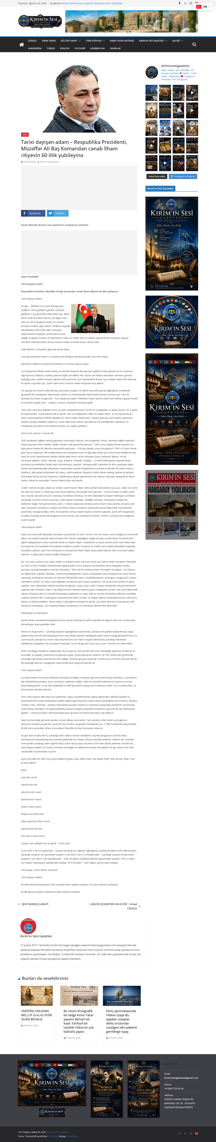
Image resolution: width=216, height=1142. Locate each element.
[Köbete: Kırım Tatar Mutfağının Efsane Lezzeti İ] (179, 145)
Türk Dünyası (94, 40)
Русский (80, 48)
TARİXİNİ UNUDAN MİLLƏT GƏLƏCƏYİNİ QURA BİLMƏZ (36, 1015)
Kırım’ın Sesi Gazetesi (151, 40)
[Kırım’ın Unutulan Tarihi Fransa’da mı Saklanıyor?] (165, 145)
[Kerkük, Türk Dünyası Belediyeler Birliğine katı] (192, 128)
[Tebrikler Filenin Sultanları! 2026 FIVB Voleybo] (179, 163)
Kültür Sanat (69, 40)
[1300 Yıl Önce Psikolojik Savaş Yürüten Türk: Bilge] (151, 145)
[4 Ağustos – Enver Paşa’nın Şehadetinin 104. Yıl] (192, 110)
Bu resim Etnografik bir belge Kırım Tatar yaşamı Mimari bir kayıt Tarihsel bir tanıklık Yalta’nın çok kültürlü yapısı (79, 1021)
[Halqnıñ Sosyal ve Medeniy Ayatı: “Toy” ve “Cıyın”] (165, 93)
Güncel (32, 40)
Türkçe (51, 48)
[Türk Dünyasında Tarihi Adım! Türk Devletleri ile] (165, 128)
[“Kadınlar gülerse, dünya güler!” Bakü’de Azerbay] (179, 93)
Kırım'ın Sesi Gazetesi (49, 161)
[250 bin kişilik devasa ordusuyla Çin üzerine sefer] (192, 163)
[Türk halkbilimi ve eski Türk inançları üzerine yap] (151, 110)
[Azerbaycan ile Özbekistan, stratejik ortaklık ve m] (151, 93)
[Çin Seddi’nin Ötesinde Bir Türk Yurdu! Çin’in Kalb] (151, 128)
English (65, 48)
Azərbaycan (97, 48)
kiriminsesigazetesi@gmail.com (181, 1077)
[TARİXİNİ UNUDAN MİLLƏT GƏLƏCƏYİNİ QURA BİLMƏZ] (37, 988)
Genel (25, 135)
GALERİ (176, 40)
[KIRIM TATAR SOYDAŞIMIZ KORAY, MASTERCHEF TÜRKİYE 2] (179, 110)
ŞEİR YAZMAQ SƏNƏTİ (35, 904)
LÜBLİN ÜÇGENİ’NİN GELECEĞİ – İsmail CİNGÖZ (113, 906)
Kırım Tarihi (49, 40)
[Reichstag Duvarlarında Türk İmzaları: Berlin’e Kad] (192, 145)
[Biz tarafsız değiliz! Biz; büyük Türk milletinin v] (165, 110)
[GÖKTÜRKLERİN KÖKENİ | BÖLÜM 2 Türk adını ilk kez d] (165, 163)
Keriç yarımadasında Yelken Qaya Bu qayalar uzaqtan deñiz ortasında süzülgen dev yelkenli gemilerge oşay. (121, 1021)
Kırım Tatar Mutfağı (122, 40)
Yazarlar (115, 48)
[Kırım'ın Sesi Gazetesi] (21, 44)
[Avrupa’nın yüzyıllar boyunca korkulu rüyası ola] (179, 128)
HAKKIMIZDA (35, 48)
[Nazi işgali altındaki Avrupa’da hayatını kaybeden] (151, 163)
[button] (79, 41)
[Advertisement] (79, 188)
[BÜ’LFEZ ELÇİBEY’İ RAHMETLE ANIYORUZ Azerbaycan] (192, 93)
